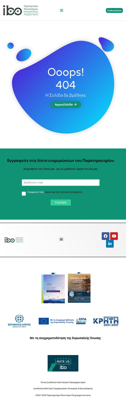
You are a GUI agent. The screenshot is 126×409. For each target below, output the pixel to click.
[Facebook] (105, 236)
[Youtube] (114, 236)
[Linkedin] (110, 244)
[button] (61, 10)
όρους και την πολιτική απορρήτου (63, 192)
